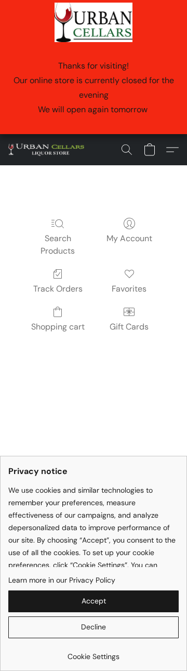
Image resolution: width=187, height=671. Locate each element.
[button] (48, 149)
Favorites (129, 288)
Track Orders (58, 288)
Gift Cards (129, 326)
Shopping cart (58, 326)
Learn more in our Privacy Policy (61, 580)
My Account (129, 238)
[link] (93, 652)
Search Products (58, 244)
